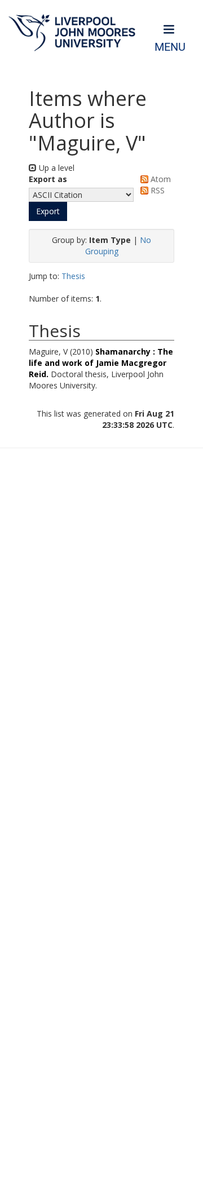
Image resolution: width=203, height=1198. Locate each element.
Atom (159, 179)
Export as (48, 179)
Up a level (55, 167)
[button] (48, 211)
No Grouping (118, 246)
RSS (156, 190)
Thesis (73, 276)
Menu (170, 47)
